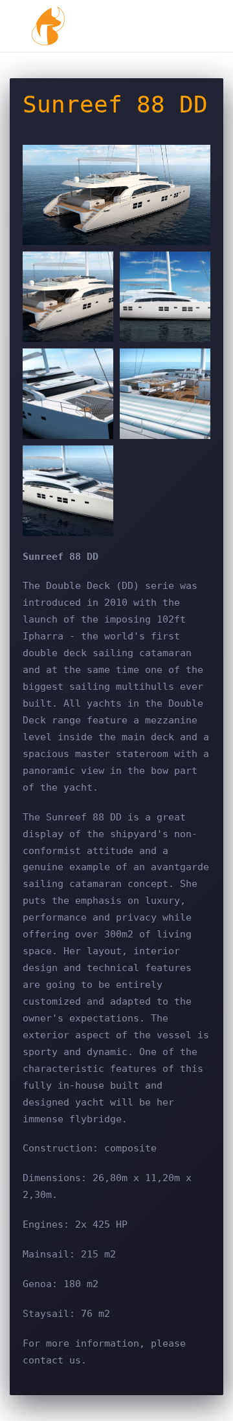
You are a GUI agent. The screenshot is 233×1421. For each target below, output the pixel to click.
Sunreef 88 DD (115, 104)
